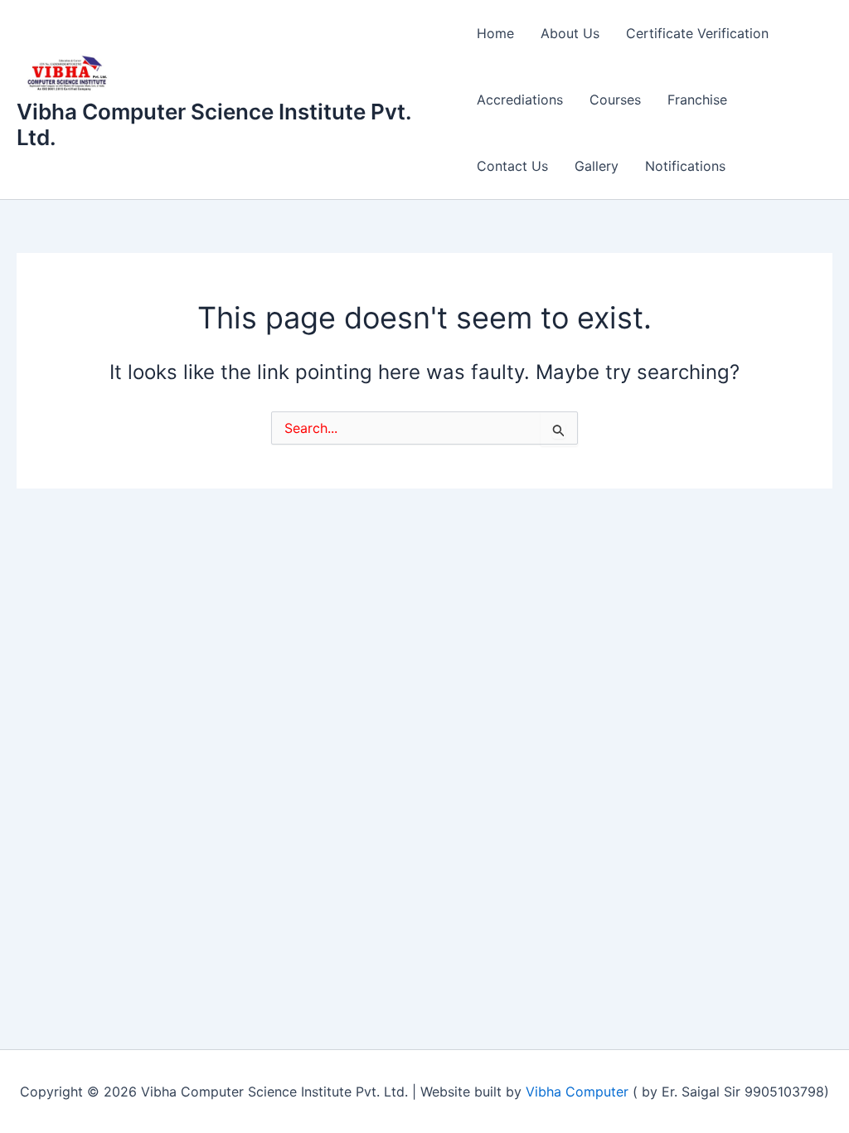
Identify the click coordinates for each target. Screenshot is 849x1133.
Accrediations (520, 99)
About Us (570, 33)
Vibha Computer (577, 1091)
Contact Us (512, 166)
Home (495, 33)
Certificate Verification (697, 33)
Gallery (597, 166)
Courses (615, 99)
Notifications (685, 166)
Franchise (697, 99)
